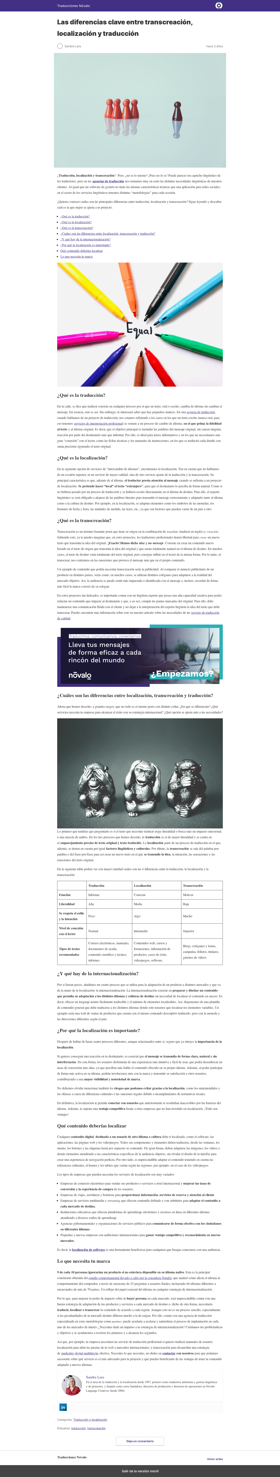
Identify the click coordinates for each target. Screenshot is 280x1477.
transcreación (96, 1428)
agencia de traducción (201, 412)
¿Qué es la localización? (76, 222)
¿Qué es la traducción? (75, 216)
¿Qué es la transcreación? (76, 228)
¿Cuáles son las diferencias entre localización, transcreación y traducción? (107, 233)
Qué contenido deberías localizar (81, 250)
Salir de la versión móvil (140, 1471)
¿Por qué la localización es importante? (85, 245)
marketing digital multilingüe (79, 1353)
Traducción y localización (90, 1419)
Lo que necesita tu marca (76, 256)
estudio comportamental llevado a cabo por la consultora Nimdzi (130, 1278)
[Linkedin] (63, 1407)
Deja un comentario (140, 1441)
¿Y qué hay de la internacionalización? (85, 239)
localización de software (88, 1249)
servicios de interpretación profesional (98, 423)
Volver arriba (215, 1459)
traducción (78, 1428)
